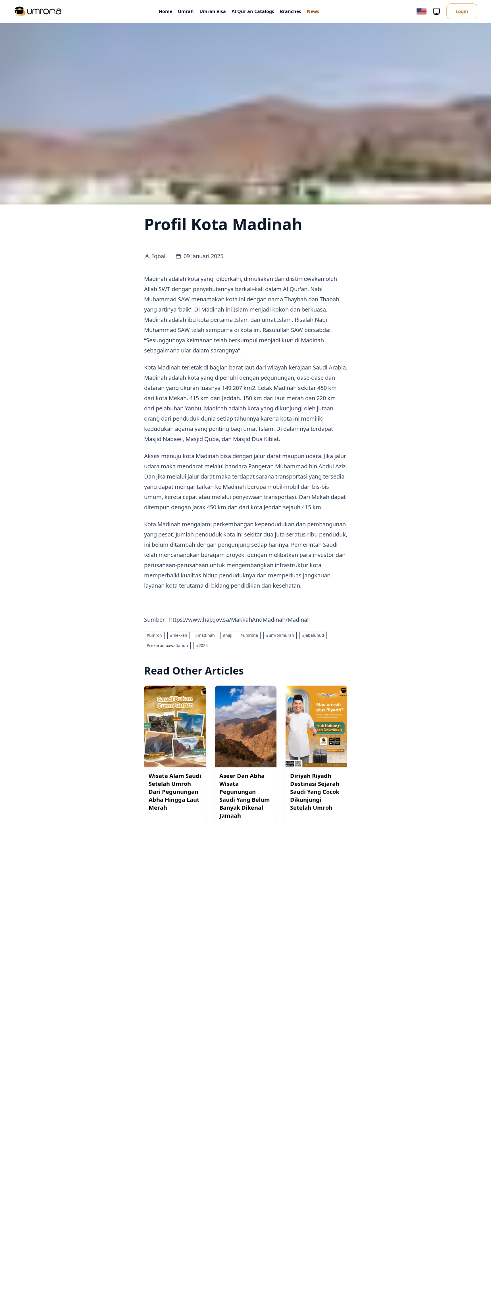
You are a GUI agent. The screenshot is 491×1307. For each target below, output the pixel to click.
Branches (290, 11)
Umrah (186, 11)
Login (461, 11)
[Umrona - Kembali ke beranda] (37, 11)
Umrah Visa (212, 11)
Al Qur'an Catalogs (253, 11)
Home (165, 11)
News (313, 11)
